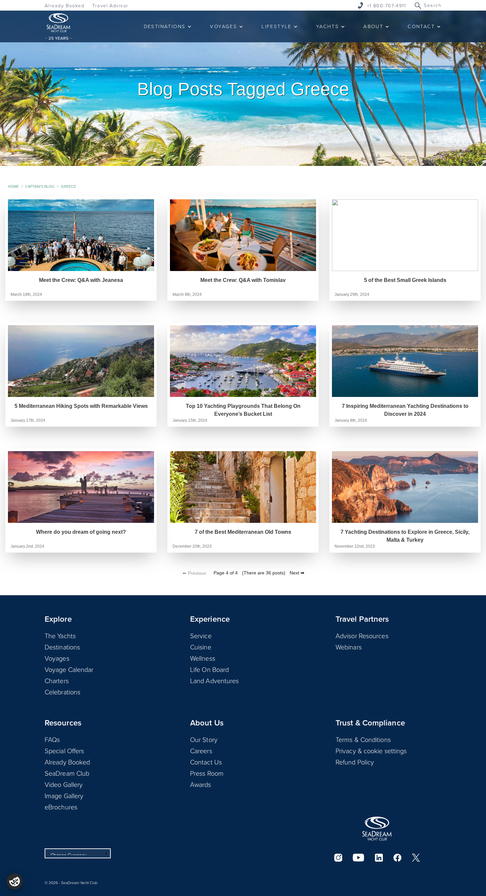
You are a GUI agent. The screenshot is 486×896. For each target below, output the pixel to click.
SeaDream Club (67, 773)
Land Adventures (214, 680)
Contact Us (206, 761)
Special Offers (64, 750)
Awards (200, 784)
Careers (201, 750)
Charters (57, 680)
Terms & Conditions (363, 739)
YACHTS (327, 26)
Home (13, 186)
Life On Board (209, 669)
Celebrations (62, 691)
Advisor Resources (362, 635)
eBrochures (61, 806)
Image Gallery (64, 795)
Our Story (204, 739)
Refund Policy (355, 761)
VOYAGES (223, 26)
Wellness (202, 658)
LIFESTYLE (277, 26)
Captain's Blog (40, 186)
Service (201, 635)
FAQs (52, 739)
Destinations (62, 646)
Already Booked (64, 5)
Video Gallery (64, 784)
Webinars (349, 646)
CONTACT (421, 26)
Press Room (206, 773)
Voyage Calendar (69, 669)
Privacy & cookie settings (371, 750)
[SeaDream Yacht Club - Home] (376, 828)
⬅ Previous (194, 573)
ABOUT (373, 26)
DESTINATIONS (165, 26)
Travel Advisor (110, 5)
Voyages (57, 658)
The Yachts (60, 635)
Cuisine (200, 646)
